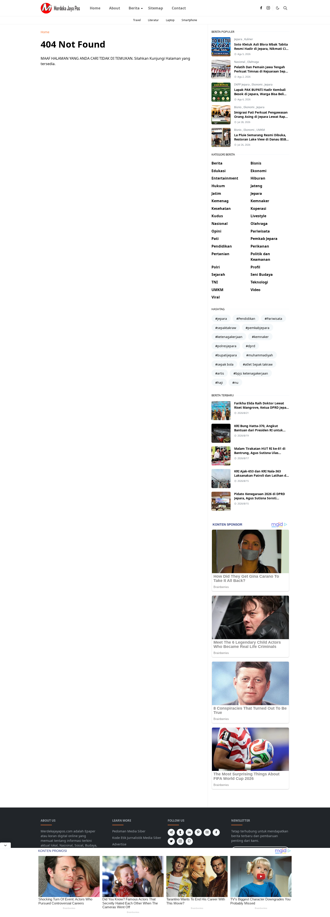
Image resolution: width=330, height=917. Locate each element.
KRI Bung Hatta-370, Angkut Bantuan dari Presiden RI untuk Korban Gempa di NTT (258, 430)
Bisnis (238, 107)
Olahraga (253, 62)
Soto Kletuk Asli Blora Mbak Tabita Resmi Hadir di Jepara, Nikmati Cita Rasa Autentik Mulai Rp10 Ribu (261, 48)
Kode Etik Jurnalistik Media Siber (136, 838)
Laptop (170, 20)
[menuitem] (95, 8)
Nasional (240, 62)
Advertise (119, 844)
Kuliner (248, 39)
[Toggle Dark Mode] (277, 8)
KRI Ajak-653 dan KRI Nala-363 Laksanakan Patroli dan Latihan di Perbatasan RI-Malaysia (260, 475)
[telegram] (171, 832)
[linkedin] (189, 832)
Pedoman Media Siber (128, 831)
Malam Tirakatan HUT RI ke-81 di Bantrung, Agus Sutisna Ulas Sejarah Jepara (259, 452)
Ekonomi (257, 84)
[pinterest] (198, 832)
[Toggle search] (285, 8)
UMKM (260, 130)
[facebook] (261, 8)
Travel (137, 20)
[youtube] (207, 832)
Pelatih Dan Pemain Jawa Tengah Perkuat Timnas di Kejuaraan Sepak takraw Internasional (261, 71)
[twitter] (171, 841)
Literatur (153, 20)
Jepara (238, 39)
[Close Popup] (5, 845)
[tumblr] (180, 832)
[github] (189, 841)
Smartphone (189, 20)
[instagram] (268, 8)
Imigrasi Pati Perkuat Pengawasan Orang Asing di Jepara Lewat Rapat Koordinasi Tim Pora (261, 116)
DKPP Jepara (242, 84)
